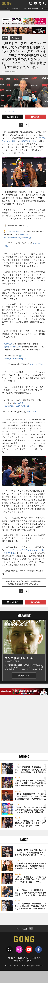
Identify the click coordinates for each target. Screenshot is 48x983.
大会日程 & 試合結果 (30, 8)
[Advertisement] (24, 724)
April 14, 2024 (36, 364)
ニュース (5, 8)
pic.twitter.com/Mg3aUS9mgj (17, 237)
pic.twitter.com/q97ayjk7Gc (16, 406)
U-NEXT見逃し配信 (27, 141)
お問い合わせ (24, 958)
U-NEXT (10, 111)
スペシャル (16, 8)
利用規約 (36, 958)
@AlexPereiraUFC (15, 231)
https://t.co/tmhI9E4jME (14, 358)
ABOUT (11, 958)
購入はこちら (24, 675)
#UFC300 (24, 234)
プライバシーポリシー (24, 961)
